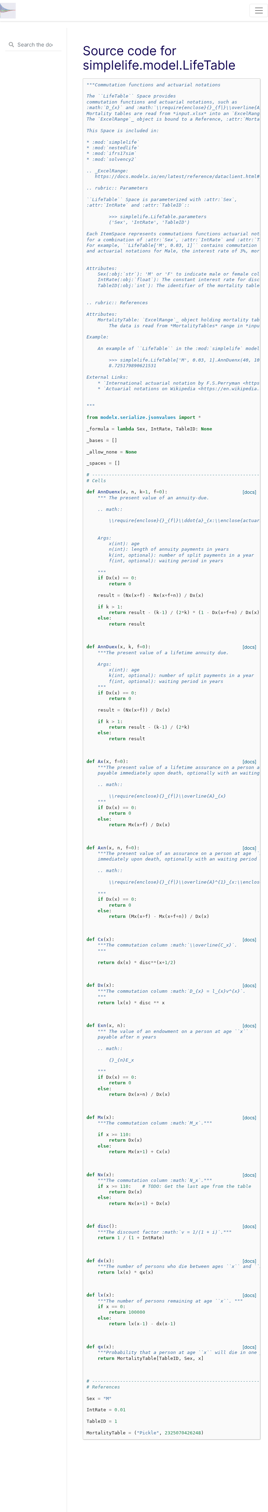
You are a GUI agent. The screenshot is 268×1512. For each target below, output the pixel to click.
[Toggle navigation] (259, 10)
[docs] (249, 492)
